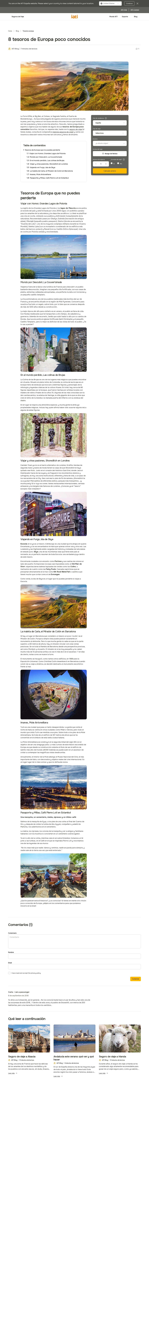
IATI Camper (135, 10)
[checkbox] (9, 973)
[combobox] (110, 3)
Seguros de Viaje (18, 17)
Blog (135, 17)
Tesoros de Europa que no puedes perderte (42, 150)
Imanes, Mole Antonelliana (40, 174)
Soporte (125, 17)
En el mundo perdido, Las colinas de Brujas (47, 160)
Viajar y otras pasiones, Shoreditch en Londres (49, 164)
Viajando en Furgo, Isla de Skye (42, 167)
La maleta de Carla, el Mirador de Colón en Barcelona (51, 171)
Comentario (12, 933)
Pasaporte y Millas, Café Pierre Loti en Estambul (49, 178)
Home (10, 31)
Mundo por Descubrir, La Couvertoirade (46, 157)
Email (10, 963)
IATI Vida (124, 10)
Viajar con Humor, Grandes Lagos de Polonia (47, 153)
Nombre (11, 952)
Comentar (135, 979)
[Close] (137, 3)
